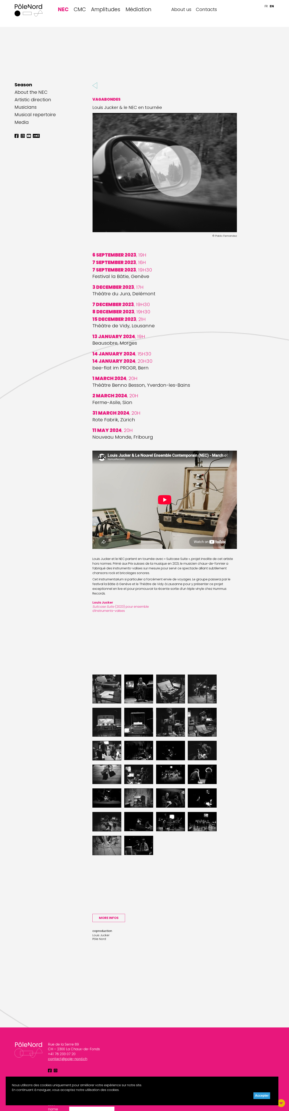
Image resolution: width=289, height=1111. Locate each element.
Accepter (262, 1095)
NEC (63, 9)
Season (23, 84)
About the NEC (31, 92)
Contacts (206, 9)
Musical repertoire (35, 114)
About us (181, 9)
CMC (80, 9)
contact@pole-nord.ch (67, 1058)
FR (266, 6)
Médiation (138, 9)
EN (272, 6)
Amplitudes (105, 9)
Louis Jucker (101, 935)
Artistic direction (33, 99)
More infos (109, 918)
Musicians (26, 107)
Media (22, 122)
